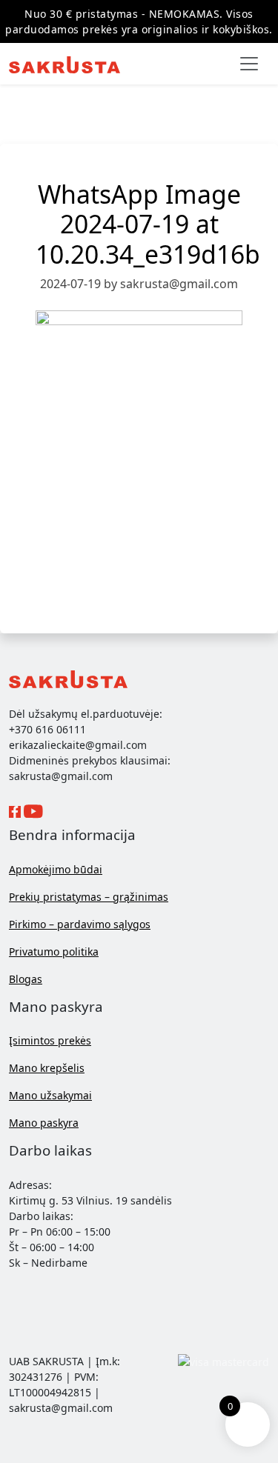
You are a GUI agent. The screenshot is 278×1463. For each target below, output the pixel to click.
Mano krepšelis (47, 1068)
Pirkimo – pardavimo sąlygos (79, 924)
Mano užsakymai (50, 1095)
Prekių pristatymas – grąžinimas (88, 897)
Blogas (25, 979)
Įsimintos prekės (50, 1040)
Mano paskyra (44, 1123)
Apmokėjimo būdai (55, 869)
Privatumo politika (54, 951)
